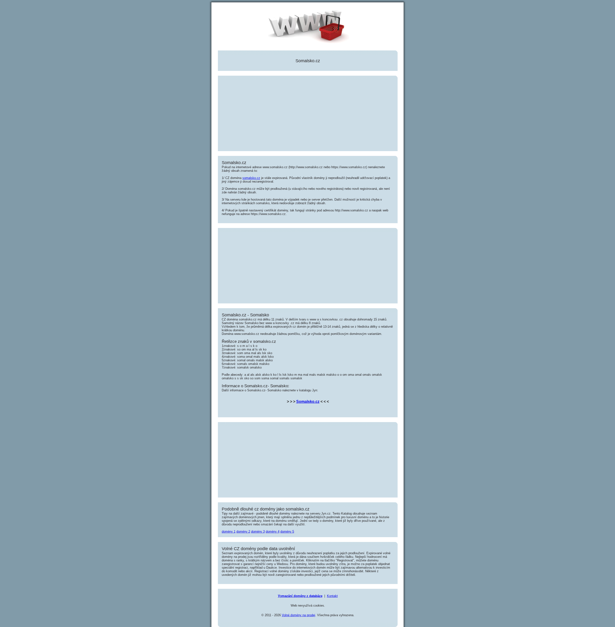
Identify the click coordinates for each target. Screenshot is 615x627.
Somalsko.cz (308, 401)
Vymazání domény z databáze (300, 596)
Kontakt (332, 596)
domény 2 (243, 531)
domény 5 (287, 531)
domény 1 (228, 531)
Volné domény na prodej (298, 615)
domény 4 (272, 531)
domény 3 (258, 531)
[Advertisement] (308, 113)
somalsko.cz (251, 178)
